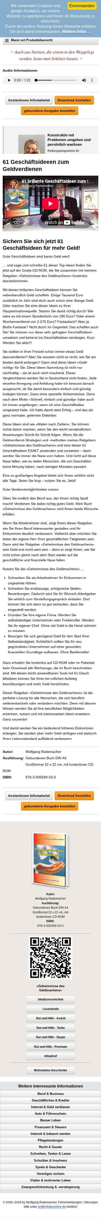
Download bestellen (74, 100)
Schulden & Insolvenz (50, 1160)
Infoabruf (50, 1056)
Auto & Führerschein (50, 1113)
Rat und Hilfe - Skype (50, 1037)
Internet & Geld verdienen (50, 1107)
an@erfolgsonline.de (52, 1206)
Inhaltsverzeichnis (50, 999)
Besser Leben (50, 1120)
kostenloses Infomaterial (29, 100)
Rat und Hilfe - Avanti (50, 1018)
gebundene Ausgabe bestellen (49, 111)
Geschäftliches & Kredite (50, 1100)
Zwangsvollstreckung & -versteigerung (50, 1187)
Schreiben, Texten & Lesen (50, 1153)
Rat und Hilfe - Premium (50, 1046)
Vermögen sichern (50, 1174)
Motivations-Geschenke (50, 1070)
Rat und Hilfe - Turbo (51, 1028)
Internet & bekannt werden (50, 1134)
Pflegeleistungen (50, 1140)
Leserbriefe (51, 1009)
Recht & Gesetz (50, 1147)
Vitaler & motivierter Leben (50, 1180)
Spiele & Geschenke (50, 1167)
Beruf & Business (51, 1094)
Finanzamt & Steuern (50, 1127)
